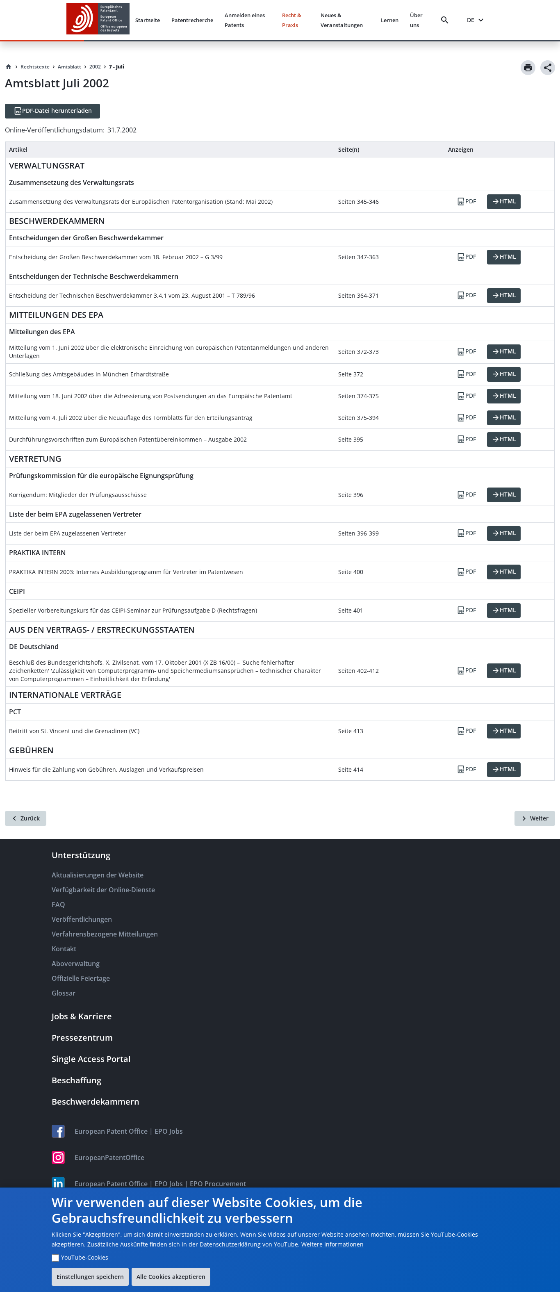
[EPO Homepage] (98, 20)
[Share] (547, 67)
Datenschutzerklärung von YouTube (249, 1244)
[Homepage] (8, 67)
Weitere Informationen (332, 1244)
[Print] (528, 67)
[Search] (446, 20)
